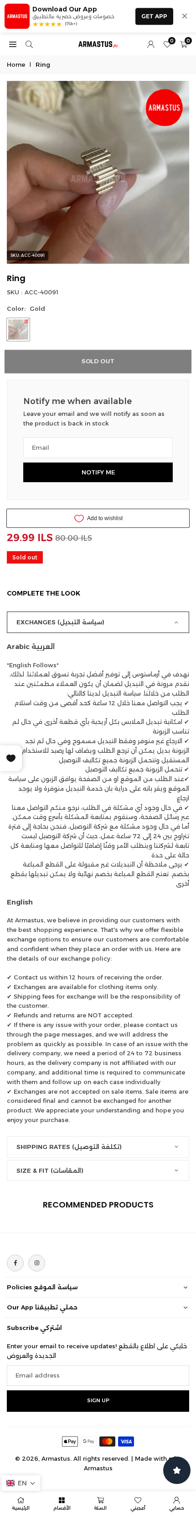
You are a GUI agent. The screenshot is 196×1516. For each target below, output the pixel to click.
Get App (154, 16)
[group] (98, 172)
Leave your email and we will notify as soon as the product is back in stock (94, 418)
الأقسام (62, 1508)
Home (16, 64)
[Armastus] (98, 43)
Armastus (98, 1468)
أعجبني (137, 1508)
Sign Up (98, 1400)
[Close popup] (185, 16)
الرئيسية (21, 1508)
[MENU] (13, 44)
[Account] (151, 44)
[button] (21, 1483)
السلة (100, 1508)
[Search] (29, 44)
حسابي (176, 1508)
